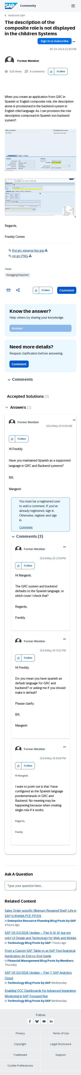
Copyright (20, 1044)
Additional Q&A (16, 15)
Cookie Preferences (20, 1065)
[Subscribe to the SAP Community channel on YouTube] (44, 1021)
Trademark (20, 1054)
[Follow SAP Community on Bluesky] (37, 1021)
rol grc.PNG (20, 256)
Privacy (20, 1033)
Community (28, 5)
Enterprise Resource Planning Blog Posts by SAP (41, 920)
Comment (66, 290)
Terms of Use (61, 1033)
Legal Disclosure (60, 1044)
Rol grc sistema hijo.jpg (28, 250)
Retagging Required (17, 275)
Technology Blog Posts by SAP (29, 942)
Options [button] (73, 41)
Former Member (28, 60)
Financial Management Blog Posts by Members (40, 960)
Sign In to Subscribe (54, 41)
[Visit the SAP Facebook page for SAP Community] (29, 1021)
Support (60, 1054)
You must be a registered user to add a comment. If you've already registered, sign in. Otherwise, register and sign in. (39, 511)
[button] (51, 71)
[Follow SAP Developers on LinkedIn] (51, 1021)
